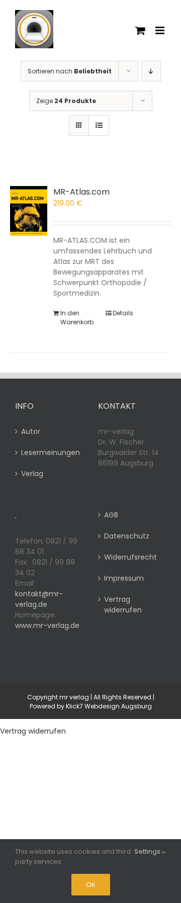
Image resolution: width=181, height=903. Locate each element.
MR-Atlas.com (81, 192)
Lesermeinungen (49, 452)
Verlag (32, 474)
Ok (91, 884)
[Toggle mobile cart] (140, 30)
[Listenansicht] (99, 125)
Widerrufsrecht (130, 557)
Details (123, 313)
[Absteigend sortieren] (151, 71)
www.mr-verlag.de (47, 625)
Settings (148, 851)
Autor (30, 431)
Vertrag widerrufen (123, 604)
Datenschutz (126, 536)
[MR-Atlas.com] (28, 211)
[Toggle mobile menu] (160, 30)
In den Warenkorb (77, 317)
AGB (111, 515)
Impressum (124, 578)
